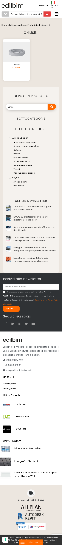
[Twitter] (26, 324)
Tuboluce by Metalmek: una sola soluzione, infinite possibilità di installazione (35, 239)
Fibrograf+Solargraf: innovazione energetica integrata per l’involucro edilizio (35, 249)
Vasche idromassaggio (25, 172)
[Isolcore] (8, 405)
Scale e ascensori (22, 161)
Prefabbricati (34, 25)
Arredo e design (20, 137)
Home (5, 25)
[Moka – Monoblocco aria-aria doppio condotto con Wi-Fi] (5, 475)
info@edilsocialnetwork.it (18, 370)
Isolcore (20, 404)
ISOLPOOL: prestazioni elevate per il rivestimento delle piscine (31, 218)
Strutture (21, 25)
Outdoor (18, 150)
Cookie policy (9, 383)
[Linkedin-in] (13, 324)
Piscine (17, 153)
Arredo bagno (21, 181)
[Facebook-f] (6, 324)
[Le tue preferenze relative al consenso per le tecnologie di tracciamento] (5, 540)
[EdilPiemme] (8, 417)
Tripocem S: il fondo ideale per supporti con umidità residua (33, 208)
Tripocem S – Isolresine (27, 448)
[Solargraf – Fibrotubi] (5, 462)
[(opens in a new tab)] (8, 207)
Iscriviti (11, 308)
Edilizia (12, 25)
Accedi (42, 5)
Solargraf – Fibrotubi (26, 461)
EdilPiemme (22, 416)
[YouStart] (8, 429)
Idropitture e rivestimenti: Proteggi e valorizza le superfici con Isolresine (31, 259)
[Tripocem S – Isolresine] (5, 449)
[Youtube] (33, 324)
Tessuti (17, 169)
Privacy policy (9, 388)
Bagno (15, 177)
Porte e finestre (21, 157)
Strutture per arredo (23, 165)
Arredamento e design (25, 142)
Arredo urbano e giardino (26, 146)
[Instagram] (20, 324)
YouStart (21, 428)
